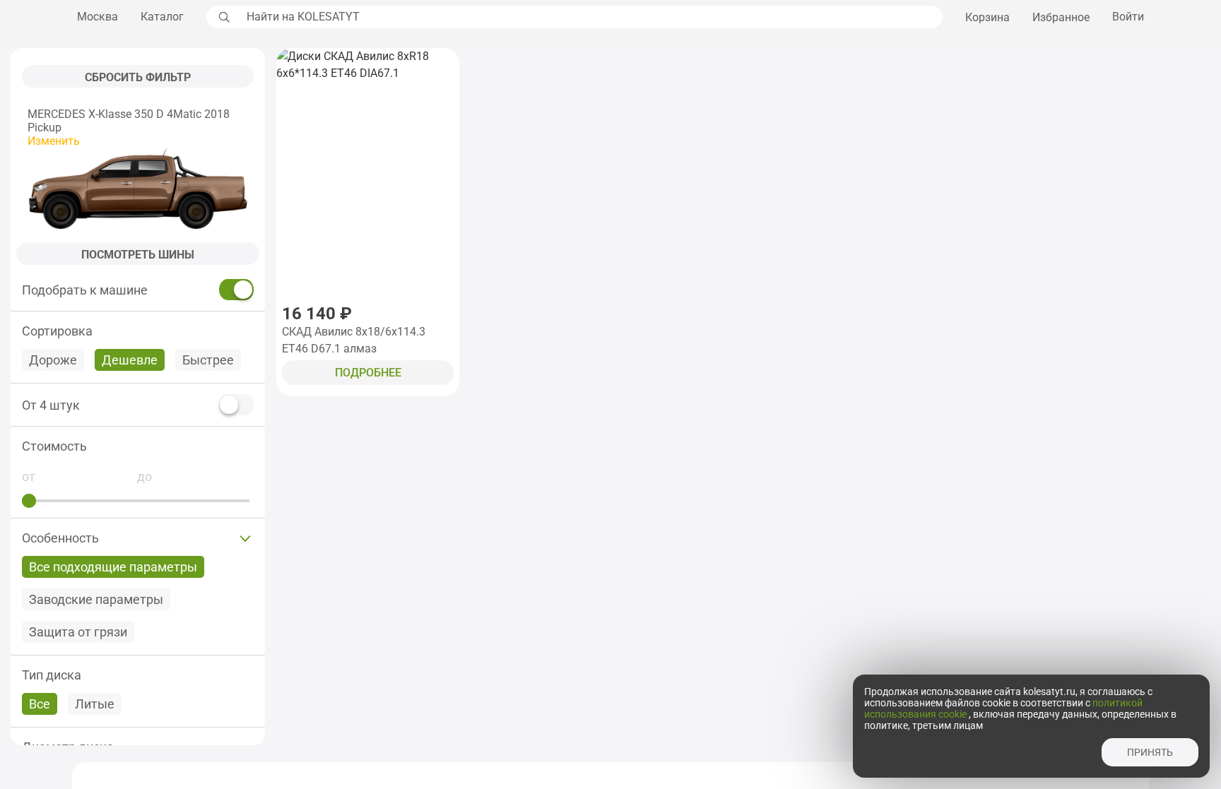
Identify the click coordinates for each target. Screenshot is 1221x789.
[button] (138, 446)
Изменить (54, 141)
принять (1150, 752)
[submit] (222, 17)
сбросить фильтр (138, 77)
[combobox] (591, 17)
